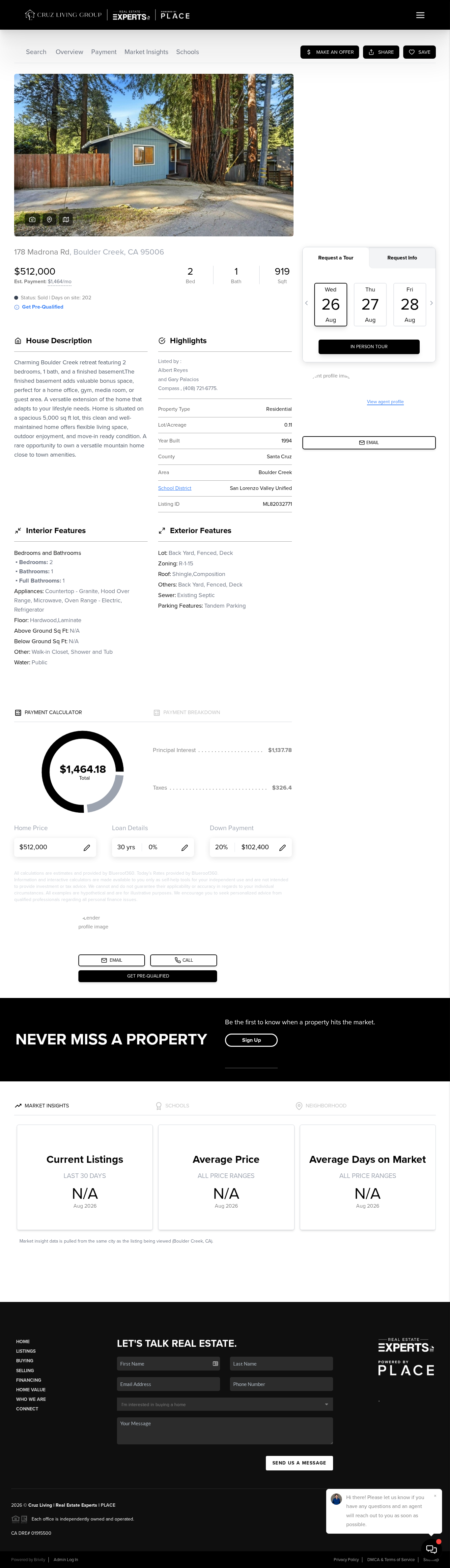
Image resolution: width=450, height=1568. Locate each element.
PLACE (108, 1505)
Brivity (39, 1559)
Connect (27, 1409)
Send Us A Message (299, 1463)
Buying (24, 1361)
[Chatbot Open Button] (431, 1549)
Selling (25, 1370)
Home (23, 1341)
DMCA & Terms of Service (391, 1559)
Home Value (30, 1390)
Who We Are (31, 1399)
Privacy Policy (346, 1559)
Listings (26, 1351)
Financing (28, 1380)
